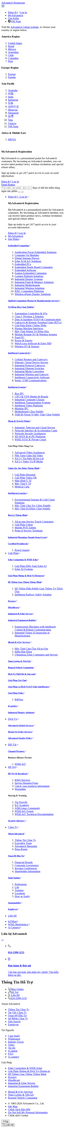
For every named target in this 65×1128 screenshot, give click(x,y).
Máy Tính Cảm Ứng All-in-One (31, 648)
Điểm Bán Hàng (23, 651)
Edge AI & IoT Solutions (28, 261)
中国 (10, 93)
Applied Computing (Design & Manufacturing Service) (33, 300)
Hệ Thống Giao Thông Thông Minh (24, 582)
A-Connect (14, 927)
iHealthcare (13, 607)
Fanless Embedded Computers (31, 273)
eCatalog (12, 1050)
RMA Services (22, 780)
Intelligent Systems (17, 387)
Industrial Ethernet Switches (29, 368)
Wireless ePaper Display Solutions (33, 294)
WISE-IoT (20, 764)
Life (17, 887)
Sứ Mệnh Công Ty (18, 1018)
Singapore (13, 112)
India (10, 96)
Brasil (11, 46)
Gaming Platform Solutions (29, 276)
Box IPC (19, 393)
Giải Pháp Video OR (26, 477)
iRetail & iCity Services (19, 642)
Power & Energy (23, 340)
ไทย (10, 120)
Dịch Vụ (12, 719)
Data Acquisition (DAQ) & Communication (38, 319)
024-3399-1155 (19, 998)
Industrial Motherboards (27, 285)
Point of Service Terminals (28, 530)
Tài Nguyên (21, 802)
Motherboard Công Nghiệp (29, 411)
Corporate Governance (27, 865)
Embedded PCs (23, 264)
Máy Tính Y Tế (23, 483)
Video (11, 1044)
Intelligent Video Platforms (29, 405)
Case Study (14, 1035)
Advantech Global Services (20, 725)
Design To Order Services (20, 732)
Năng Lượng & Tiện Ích (19, 661)
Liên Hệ (12, 915)
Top (6, 1121)
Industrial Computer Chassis (29, 399)
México (12, 49)
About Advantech (16, 833)
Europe (12, 74)
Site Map (13, 1106)
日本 (10, 103)
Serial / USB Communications (30, 380)
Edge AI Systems (24, 569)
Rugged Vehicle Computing (21, 667)
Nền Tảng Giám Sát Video (29, 455)
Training (19, 890)
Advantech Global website (24, 27)
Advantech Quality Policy (20, 738)
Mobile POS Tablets (25, 527)
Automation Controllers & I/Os (31, 313)
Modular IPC (21, 408)
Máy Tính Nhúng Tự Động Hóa (32, 331)
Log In (23, 12)
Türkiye (12, 123)
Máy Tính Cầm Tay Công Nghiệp (32, 505)
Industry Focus (16, 1041)
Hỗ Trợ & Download (18, 773)
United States (15, 43)
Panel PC (19, 337)
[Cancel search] (22, 191)
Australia (13, 90)
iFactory (12, 601)
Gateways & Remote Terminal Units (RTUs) (38, 322)
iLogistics (12, 706)
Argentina (13, 52)
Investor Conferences (26, 868)
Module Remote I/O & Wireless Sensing (36, 334)
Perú (10, 61)
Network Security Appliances (30, 433)
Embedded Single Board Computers (34, 267)
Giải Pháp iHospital (25, 474)
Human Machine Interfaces (29, 328)
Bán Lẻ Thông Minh (17, 515)
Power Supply (22, 550)
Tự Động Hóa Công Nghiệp (21, 307)
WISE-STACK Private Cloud (30, 439)
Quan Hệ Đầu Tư (16, 856)
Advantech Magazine (26, 846)
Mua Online (17, 989)
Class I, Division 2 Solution (29, 316)
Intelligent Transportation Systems (32, 402)
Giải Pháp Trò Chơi (17, 680)
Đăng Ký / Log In (17, 196)
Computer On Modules (27, 255)
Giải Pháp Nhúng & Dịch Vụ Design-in (26, 575)
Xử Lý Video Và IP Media (29, 461)
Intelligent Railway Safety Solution (33, 594)
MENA (12, 139)
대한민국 (13, 106)
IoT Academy (22, 805)
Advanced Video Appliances (30, 452)
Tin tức (12, 1047)
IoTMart (12, 921)
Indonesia (13, 99)
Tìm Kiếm (13, 18)
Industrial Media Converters (29, 371)
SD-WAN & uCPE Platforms (30, 436)
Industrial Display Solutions (21, 712)
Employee (13, 909)
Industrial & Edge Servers (20, 613)
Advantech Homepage (13, 2)
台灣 (10, 116)
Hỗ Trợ (12, 767)
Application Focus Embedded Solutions (35, 252)
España (12, 77)
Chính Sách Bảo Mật (19, 1109)
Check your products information (32, 786)
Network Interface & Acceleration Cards (36, 430)
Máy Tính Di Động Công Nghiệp (32, 508)
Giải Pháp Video (16, 693)
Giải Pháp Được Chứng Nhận (30, 325)
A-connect (13, 1056)
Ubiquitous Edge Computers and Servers (36, 654)
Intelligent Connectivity (19, 353)
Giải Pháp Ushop (24, 524)
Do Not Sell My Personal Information (28, 1112)
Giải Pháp (13, 553)
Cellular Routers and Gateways (31, 359)
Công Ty (12, 827)
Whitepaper (14, 1038)
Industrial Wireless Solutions (29, 288)
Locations (20, 893)
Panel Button (8, 184)
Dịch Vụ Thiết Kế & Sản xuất (21, 674)
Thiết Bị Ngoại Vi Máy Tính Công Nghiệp (37, 414)
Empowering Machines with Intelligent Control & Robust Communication (35, 628)
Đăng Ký (13, 12)
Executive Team (23, 843)
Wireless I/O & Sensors (27, 346)
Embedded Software (25, 270)
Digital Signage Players (27, 258)
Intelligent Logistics (17, 493)
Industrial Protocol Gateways (30, 365)
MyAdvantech (15, 15)
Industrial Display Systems (29, 279)
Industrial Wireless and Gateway (32, 374)
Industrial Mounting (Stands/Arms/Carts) (27, 537)
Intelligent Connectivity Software (32, 377)
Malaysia (13, 109)
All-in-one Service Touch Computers (34, 521)
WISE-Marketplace (18, 924)
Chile (11, 55)
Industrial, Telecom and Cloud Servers (35, 427)
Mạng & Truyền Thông (19, 421)
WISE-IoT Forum (24, 811)
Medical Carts (22, 486)
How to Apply (22, 896)
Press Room (21, 849)
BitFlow (19, 699)
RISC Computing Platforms (29, 291)
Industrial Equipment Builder (22, 620)
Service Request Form (26, 783)
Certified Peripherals (18, 543)
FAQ (10, 1053)
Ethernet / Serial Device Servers (31, 362)
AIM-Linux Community (27, 808)
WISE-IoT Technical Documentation (34, 814)
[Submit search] (19, 191)
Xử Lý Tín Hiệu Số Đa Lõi (29, 458)
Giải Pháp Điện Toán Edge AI (30, 566)
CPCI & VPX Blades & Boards (31, 396)
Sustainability (14, 903)
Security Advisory (16, 820)
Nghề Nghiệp (14, 878)
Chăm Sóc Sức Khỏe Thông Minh (23, 468)
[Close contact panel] (2, 940)
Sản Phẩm (13, 239)
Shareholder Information (27, 871)
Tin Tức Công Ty (17, 1012)
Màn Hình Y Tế (23, 480)
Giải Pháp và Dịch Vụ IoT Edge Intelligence (28, 686)
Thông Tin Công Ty (25, 840)
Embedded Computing (18, 245)
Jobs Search (14, 1021)
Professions (21, 884)
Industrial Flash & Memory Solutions (34, 282)
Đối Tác (12, 744)
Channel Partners (16, 751)
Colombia (13, 58)
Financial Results (24, 862)
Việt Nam (16, 21)
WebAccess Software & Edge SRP (33, 343)
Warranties (20, 789)
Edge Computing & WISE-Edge (23, 559)
